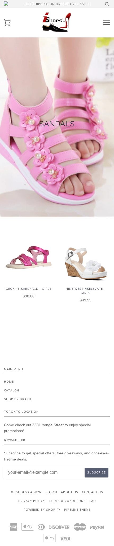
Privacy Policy (31, 501)
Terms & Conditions (67, 501)
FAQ (92, 501)
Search (51, 492)
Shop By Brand (17, 399)
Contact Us (92, 492)
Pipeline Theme (77, 509)
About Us (69, 492)
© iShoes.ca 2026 (26, 492)
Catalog (12, 390)
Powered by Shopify (42, 509)
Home (9, 381)
